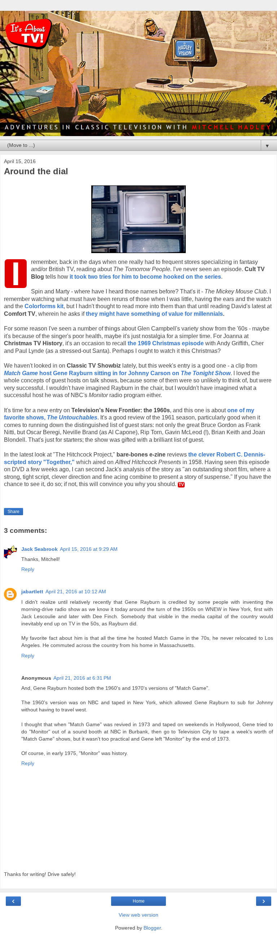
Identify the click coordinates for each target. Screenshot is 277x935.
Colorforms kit (44, 306)
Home (139, 901)
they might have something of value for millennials (154, 314)
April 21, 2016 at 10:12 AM (75, 591)
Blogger (152, 928)
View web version (138, 915)
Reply (27, 569)
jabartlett (32, 591)
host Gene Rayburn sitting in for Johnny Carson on (117, 373)
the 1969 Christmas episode (166, 343)
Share (13, 511)
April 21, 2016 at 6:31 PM (82, 678)
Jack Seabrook (39, 549)
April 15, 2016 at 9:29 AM (89, 549)
